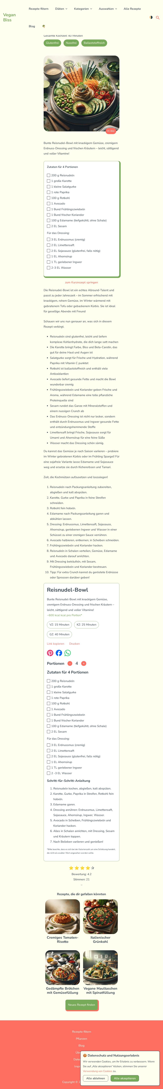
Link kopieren (55, 644)
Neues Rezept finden (81, 1005)
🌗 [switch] (151, 17)
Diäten (59, 9)
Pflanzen (81, 1039)
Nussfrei (71, 43)
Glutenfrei (52, 43)
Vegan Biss (9, 17)
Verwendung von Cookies (97, 1071)
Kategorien (81, 9)
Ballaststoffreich (94, 43)
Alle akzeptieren (125, 1078)
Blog (32, 26)
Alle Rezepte (132, 9)
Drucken (74, 644)
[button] (65, 9)
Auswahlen (106, 9)
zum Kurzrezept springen (81, 282)
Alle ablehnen (95, 1078)
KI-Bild (110, 131)
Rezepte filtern (38, 9)
